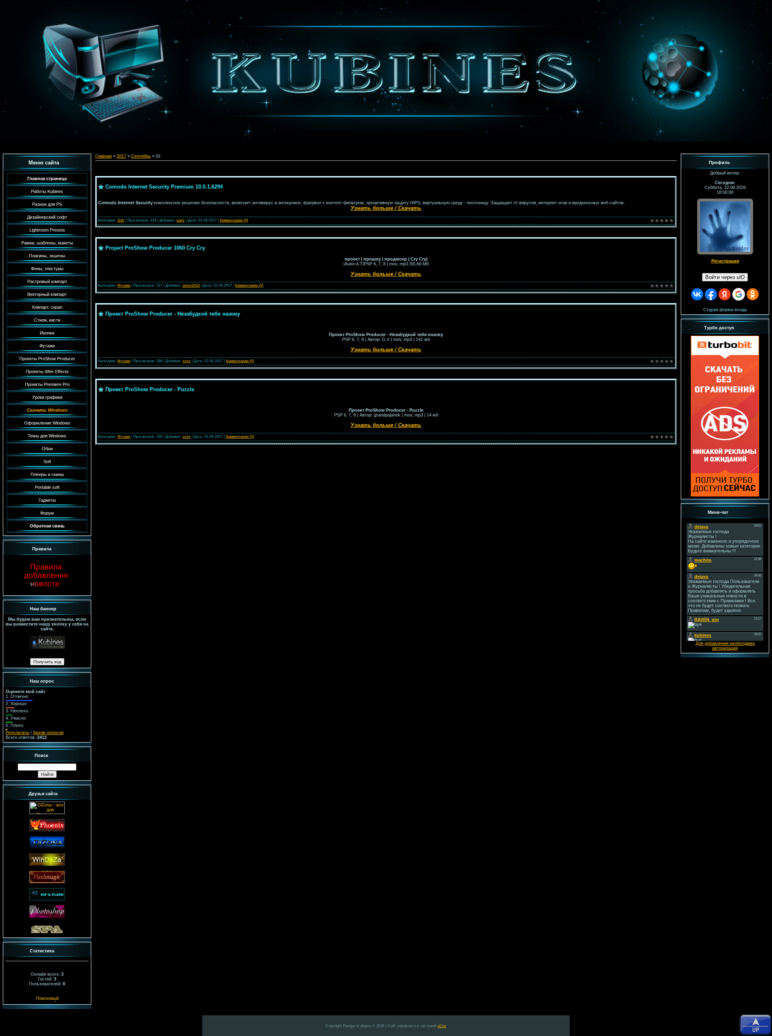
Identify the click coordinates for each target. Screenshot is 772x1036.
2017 (121, 156)
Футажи (123, 285)
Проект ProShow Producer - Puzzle (149, 389)
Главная (103, 156)
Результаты (17, 732)
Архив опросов (48, 732)
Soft (120, 220)
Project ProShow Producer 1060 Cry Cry (155, 248)
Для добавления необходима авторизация (725, 645)
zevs (187, 361)
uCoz (441, 1026)
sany (181, 220)
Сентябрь (141, 156)
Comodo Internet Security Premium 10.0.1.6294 (164, 187)
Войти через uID (725, 277)
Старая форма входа (725, 309)
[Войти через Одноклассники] (753, 294)
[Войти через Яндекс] (725, 294)
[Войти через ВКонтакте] (697, 294)
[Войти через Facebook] (711, 294)
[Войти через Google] (738, 294)
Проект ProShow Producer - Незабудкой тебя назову (172, 314)
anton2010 (191, 285)
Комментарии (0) (234, 220)
